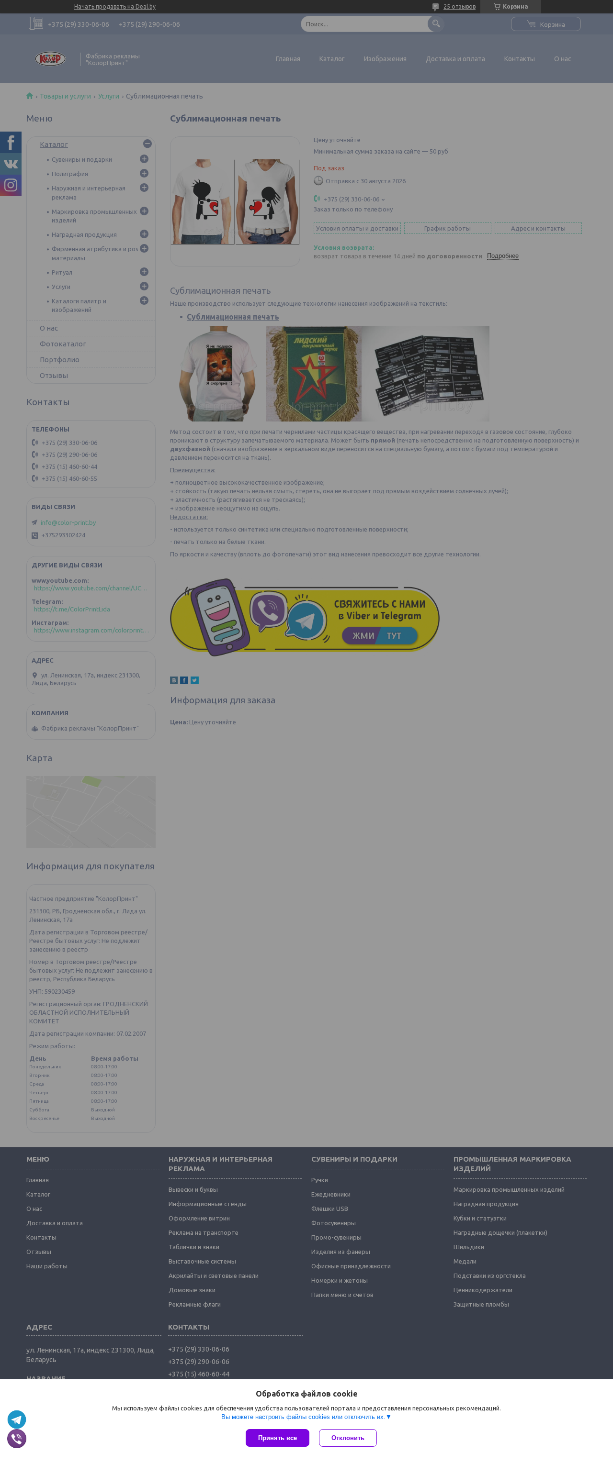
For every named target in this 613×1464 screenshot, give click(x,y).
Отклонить (347, 1438)
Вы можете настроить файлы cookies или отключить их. (303, 1416)
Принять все (277, 1438)
